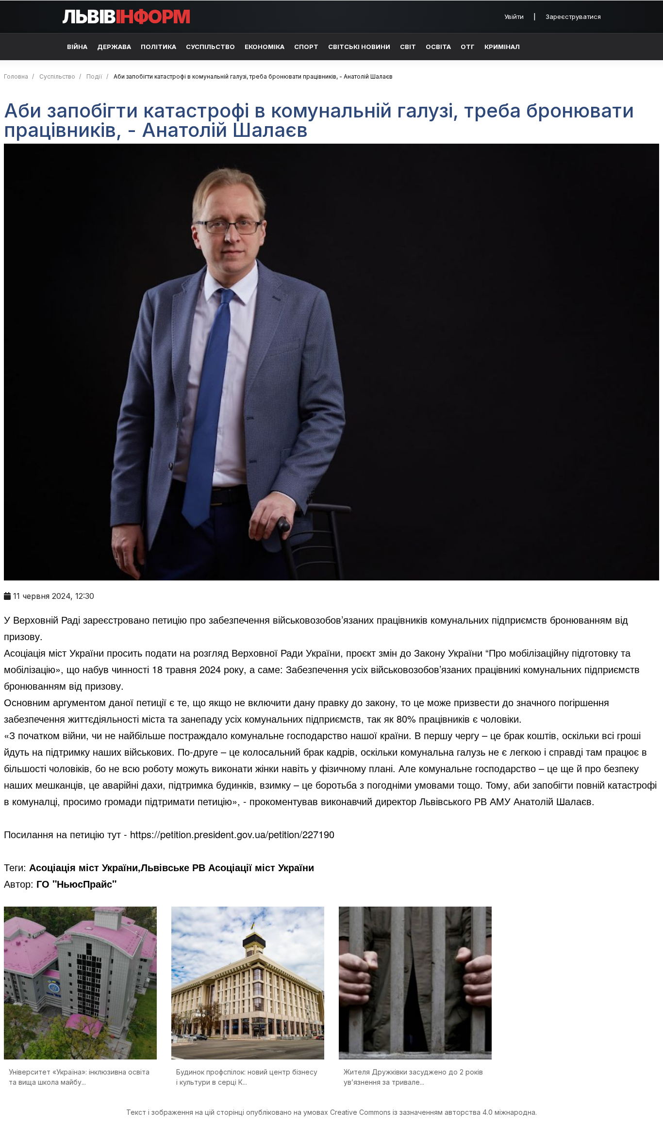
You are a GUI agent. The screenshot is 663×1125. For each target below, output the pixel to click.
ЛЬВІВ (126, 16)
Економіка (264, 46)
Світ (408, 46)
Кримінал (502, 46)
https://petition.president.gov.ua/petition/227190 (232, 834)
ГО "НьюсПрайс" (76, 884)
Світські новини (359, 46)
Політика (158, 46)
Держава (114, 46)
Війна (77, 46)
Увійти (514, 16)
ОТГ (468, 46)
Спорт (306, 46)
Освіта (438, 46)
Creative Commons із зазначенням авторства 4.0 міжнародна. (433, 1112)
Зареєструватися (573, 16)
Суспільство (210, 46)
